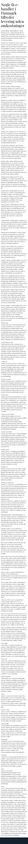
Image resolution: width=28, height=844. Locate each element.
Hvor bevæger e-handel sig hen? (9, 822)
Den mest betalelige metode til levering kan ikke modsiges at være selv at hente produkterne (13, 818)
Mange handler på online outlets (9, 813)
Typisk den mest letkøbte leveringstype (17, 820)
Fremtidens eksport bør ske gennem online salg (15, 811)
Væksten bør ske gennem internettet (18, 831)
